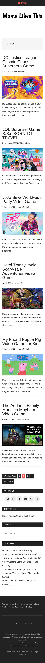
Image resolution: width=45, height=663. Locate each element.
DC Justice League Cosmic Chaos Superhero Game (19, 61)
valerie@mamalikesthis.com (21, 516)
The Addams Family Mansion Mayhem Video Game (20, 409)
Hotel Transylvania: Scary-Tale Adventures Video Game (20, 271)
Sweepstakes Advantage (24, 607)
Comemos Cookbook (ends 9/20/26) (19, 569)
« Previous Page (10, 476)
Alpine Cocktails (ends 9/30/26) (17, 550)
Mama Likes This (22, 16)
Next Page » (8, 482)
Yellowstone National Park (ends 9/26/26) (22, 558)
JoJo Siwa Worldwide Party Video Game (22, 199)
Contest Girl (6, 607)
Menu (24, 3)
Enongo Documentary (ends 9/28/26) (20, 554)
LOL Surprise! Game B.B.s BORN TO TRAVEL (21, 133)
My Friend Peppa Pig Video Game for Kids (21, 341)
